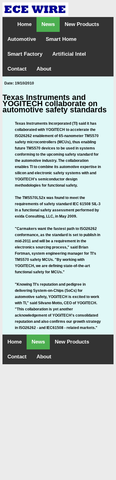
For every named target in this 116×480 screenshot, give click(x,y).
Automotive (21, 39)
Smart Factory (24, 54)
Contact (17, 69)
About (44, 69)
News (48, 24)
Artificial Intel (69, 54)
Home (24, 24)
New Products (82, 24)
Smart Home (61, 39)
